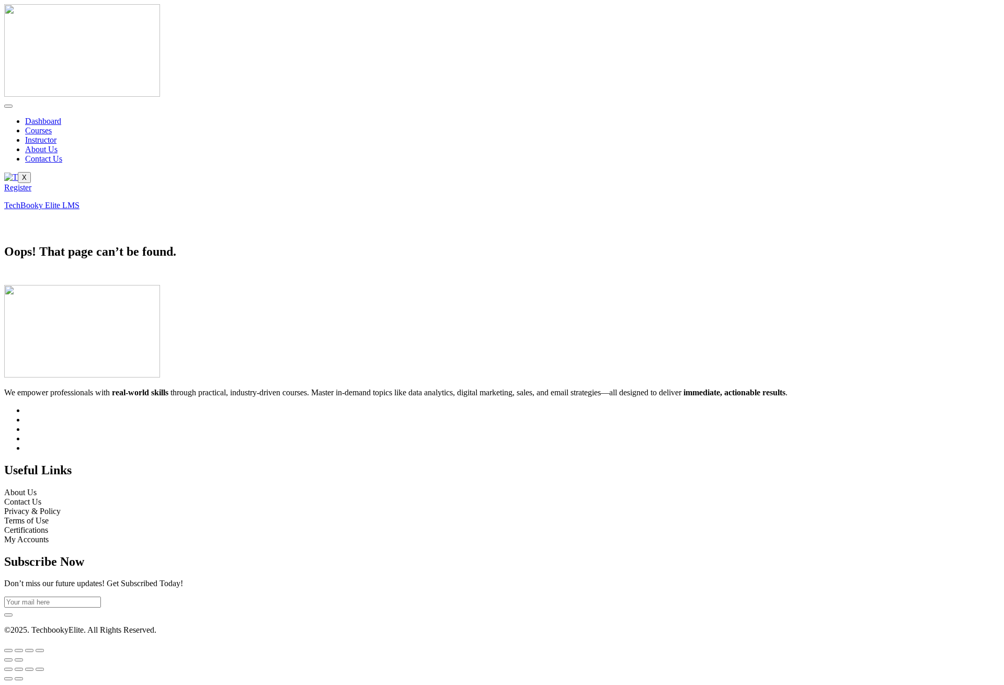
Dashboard (43, 121)
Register (17, 187)
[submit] (8, 614)
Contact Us (43, 158)
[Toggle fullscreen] (19, 650)
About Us (41, 149)
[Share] (29, 650)
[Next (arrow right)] (19, 659)
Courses (38, 130)
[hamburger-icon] (8, 106)
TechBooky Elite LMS (41, 205)
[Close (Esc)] (40, 650)
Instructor (40, 139)
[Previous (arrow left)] (8, 659)
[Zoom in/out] (8, 650)
